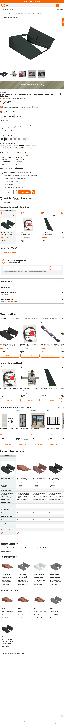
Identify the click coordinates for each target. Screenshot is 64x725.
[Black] (2, 139)
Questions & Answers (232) (19, 98)
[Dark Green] (6, 139)
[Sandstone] (24, 139)
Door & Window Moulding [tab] (31, 318)
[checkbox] (4, 181)
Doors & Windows (8, 13)
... (1, 13)
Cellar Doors (27, 13)
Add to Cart (25, 192)
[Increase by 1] (15, 192)
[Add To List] (33, 192)
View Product (5, 584)
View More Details (7, 130)
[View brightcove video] (32, 74)
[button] (32, 281)
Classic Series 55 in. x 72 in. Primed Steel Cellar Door (7, 613)
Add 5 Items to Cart (10, 252)
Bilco (3, 608)
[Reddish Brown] (19, 139)
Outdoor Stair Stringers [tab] (50, 318)
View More (32, 536)
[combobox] (30, 5)
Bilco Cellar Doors (38, 13)
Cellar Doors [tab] (15, 318)
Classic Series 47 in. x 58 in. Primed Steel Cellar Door (24, 613)
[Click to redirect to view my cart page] (61, 5)
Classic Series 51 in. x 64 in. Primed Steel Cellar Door (40, 613)
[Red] (15, 139)
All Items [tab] (3, 318)
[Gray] (10, 139)
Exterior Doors (19, 13)
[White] (28, 139)
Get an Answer (56, 268)
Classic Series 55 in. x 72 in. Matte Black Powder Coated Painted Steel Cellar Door (7, 643)
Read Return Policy (8, 202)
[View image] (4, 74)
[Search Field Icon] (57, 5)
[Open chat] (63, 22)
